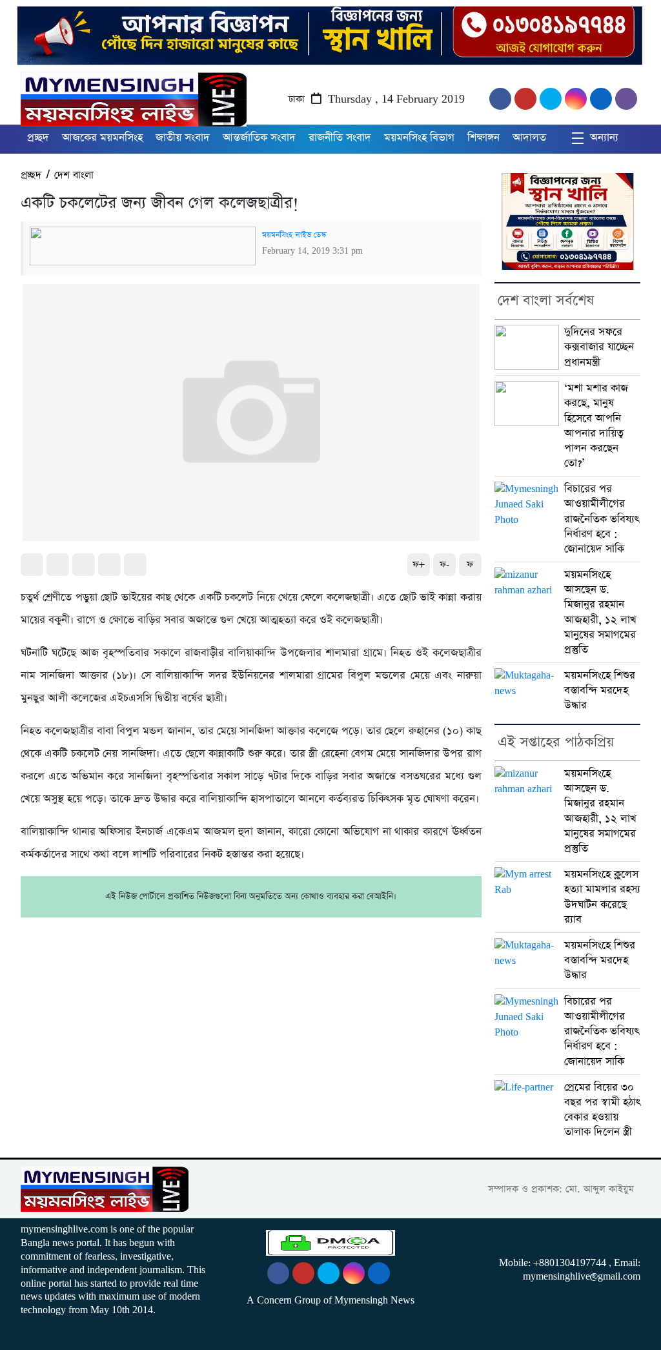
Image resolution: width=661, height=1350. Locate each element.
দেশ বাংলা (74, 175)
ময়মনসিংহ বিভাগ (419, 137)
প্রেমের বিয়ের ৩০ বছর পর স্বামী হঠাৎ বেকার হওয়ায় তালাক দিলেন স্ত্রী (602, 1110)
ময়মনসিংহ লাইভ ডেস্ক (294, 235)
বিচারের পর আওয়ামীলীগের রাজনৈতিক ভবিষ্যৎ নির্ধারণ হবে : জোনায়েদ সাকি (601, 519)
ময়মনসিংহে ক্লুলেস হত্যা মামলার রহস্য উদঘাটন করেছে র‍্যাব (602, 897)
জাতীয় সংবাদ (183, 137)
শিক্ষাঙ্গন (483, 137)
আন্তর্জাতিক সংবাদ (259, 137)
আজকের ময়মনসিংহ (102, 137)
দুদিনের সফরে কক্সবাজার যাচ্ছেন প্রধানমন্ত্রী (599, 347)
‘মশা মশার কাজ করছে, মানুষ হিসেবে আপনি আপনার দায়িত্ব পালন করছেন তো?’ (596, 426)
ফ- (444, 564)
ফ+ (418, 564)
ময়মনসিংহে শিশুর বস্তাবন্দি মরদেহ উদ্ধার (599, 690)
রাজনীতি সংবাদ (340, 137)
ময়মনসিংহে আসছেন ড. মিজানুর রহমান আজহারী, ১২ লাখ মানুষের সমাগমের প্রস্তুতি (600, 612)
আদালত (529, 137)
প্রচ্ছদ (38, 137)
